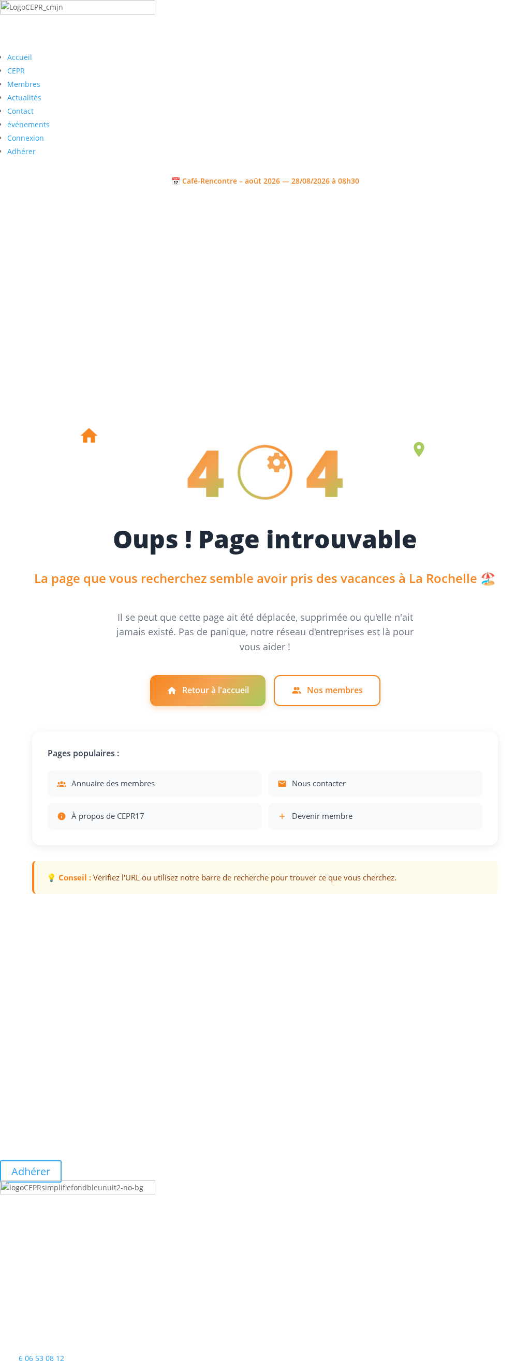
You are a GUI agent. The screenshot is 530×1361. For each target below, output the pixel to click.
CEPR (16, 71)
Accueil (19, 57)
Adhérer (21, 151)
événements (28, 124)
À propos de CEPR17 (107, 816)
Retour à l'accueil (215, 690)
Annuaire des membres (113, 783)
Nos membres (335, 690)
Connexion (25, 138)
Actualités (24, 97)
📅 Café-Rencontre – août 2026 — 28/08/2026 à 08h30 (265, 181)
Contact (20, 111)
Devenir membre (322, 816)
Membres (23, 84)
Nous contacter (319, 783)
